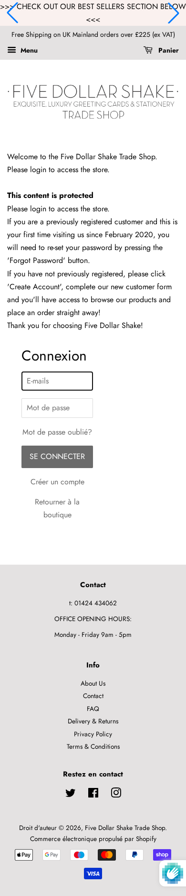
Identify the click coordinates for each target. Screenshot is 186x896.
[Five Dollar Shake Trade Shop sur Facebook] (93, 794)
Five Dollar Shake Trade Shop (125, 827)
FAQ (93, 708)
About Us (93, 683)
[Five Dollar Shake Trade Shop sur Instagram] (116, 794)
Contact (93, 695)
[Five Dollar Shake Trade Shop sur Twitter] (70, 794)
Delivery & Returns (93, 721)
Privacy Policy (93, 734)
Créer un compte (57, 481)
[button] (12, 12)
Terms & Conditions (93, 746)
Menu (28, 50)
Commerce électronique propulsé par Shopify (93, 838)
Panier (167, 50)
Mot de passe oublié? (57, 431)
